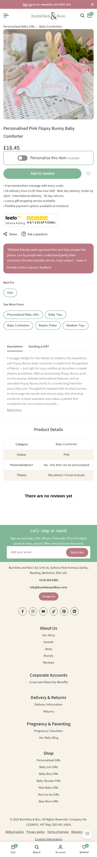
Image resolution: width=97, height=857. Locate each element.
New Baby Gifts (48, 788)
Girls (10, 292)
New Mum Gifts (48, 802)
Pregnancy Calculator (48, 731)
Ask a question (37, 234)
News (48, 649)
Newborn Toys (75, 325)
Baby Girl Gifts (48, 767)
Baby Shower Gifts (49, 781)
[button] (88, 173)
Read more (14, 410)
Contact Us (48, 596)
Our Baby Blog (48, 738)
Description (15, 346)
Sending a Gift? (38, 346)
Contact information (48, 839)
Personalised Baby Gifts (19, 26)
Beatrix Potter (48, 325)
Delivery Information (48, 705)
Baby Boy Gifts (48, 774)
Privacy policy (35, 832)
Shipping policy (81, 832)
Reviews (48, 663)
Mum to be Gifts (48, 795)
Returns (48, 712)
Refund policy (15, 832)
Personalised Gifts (48, 761)
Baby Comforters (50, 26)
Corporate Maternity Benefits (48, 683)
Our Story (48, 636)
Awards (48, 642)
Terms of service (58, 832)
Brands (48, 656)
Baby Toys (55, 314)
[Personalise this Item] (23, 158)
